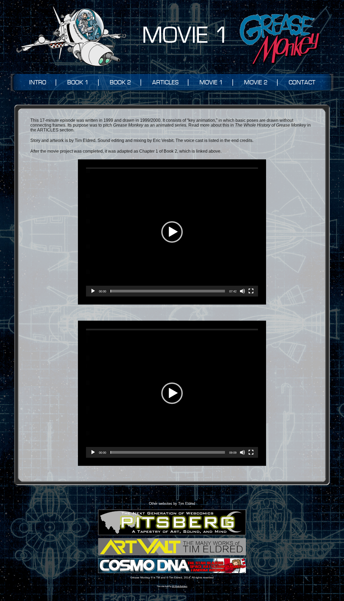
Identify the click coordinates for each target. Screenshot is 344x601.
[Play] (93, 291)
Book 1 (78, 82)
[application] (172, 231)
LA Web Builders (179, 586)
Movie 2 (256, 82)
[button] (172, 232)
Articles (165, 82)
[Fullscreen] (251, 291)
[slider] (167, 291)
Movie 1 (211, 82)
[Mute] (242, 291)
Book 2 (120, 82)
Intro (37, 82)
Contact (302, 82)
